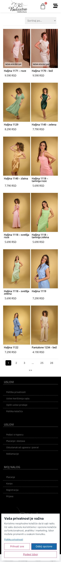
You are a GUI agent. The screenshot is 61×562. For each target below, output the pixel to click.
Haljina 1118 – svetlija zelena (16, 292)
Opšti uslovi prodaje (16, 404)
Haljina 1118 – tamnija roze (40, 180)
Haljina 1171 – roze (15, 71)
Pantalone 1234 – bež (44, 347)
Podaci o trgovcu (14, 434)
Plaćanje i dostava (15, 440)
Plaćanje (10, 477)
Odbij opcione (44, 546)
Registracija (12, 489)
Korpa (9, 483)
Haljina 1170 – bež (42, 71)
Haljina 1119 (39, 291)
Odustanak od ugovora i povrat (22, 447)
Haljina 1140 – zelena (44, 124)
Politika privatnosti (16, 392)
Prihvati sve (17, 546)
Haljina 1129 (11, 124)
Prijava (9, 496)
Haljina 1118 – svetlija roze (16, 236)
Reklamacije (12, 453)
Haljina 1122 (11, 347)
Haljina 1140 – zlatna (16, 178)
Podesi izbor (30, 554)
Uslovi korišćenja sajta (17, 398)
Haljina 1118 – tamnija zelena (40, 236)
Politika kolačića (14, 411)
